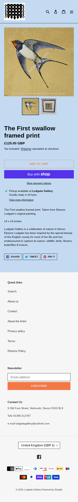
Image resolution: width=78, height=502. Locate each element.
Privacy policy (16, 331)
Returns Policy (17, 351)
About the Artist (17, 321)
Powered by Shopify (52, 489)
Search (12, 291)
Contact (12, 311)
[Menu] (72, 12)
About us (13, 301)
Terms (11, 341)
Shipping (26, 148)
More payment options (39, 183)
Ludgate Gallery (32, 489)
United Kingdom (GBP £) (38, 445)
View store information (21, 199)
